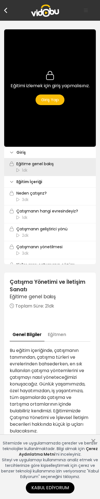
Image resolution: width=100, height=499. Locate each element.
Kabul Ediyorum (50, 487)
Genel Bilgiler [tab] (27, 334)
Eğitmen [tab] (57, 334)
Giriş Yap (50, 100)
